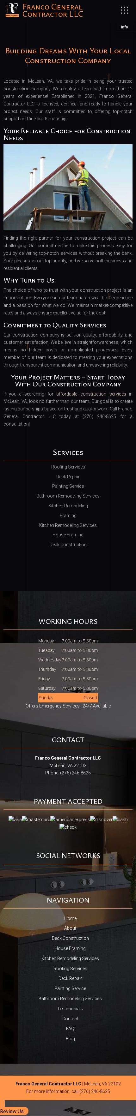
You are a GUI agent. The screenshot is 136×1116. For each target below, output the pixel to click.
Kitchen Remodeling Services (70, 958)
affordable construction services (91, 394)
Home (70, 918)
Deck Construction (70, 938)
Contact (70, 1018)
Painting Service (70, 988)
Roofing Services (70, 968)
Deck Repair (70, 978)
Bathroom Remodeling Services (70, 998)
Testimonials (70, 1008)
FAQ (70, 1028)
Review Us (12, 1111)
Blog (70, 1038)
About (70, 928)
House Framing (70, 948)
